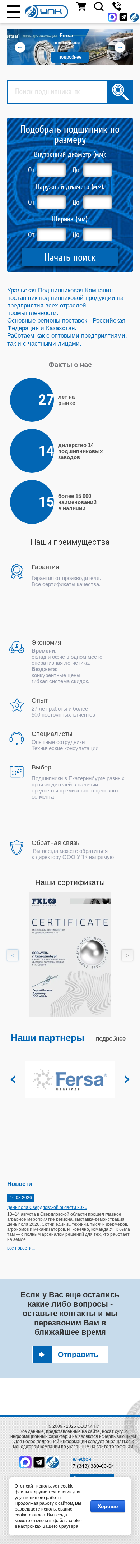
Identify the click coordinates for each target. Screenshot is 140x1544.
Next (127, 955)
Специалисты (52, 733)
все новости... (21, 1248)
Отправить (78, 1354)
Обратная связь (55, 842)
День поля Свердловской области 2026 (47, 1207)
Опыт (40, 700)
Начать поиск (70, 257)
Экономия (46, 642)
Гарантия (45, 567)
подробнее (70, 57)
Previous (12, 955)
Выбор (41, 767)
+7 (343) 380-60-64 (92, 1466)
